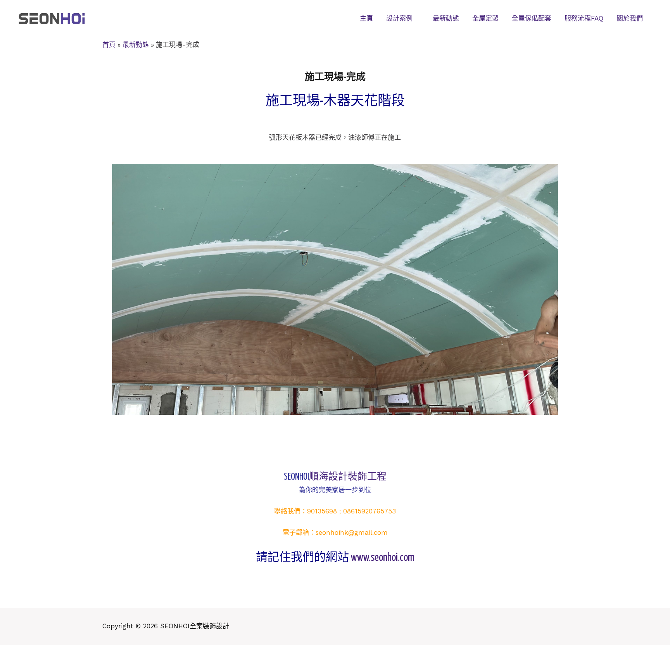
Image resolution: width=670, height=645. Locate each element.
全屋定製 (485, 18)
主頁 (366, 18)
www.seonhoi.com (382, 557)
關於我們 (629, 18)
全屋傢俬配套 (531, 18)
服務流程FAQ (584, 18)
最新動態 (446, 18)
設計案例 (399, 18)
